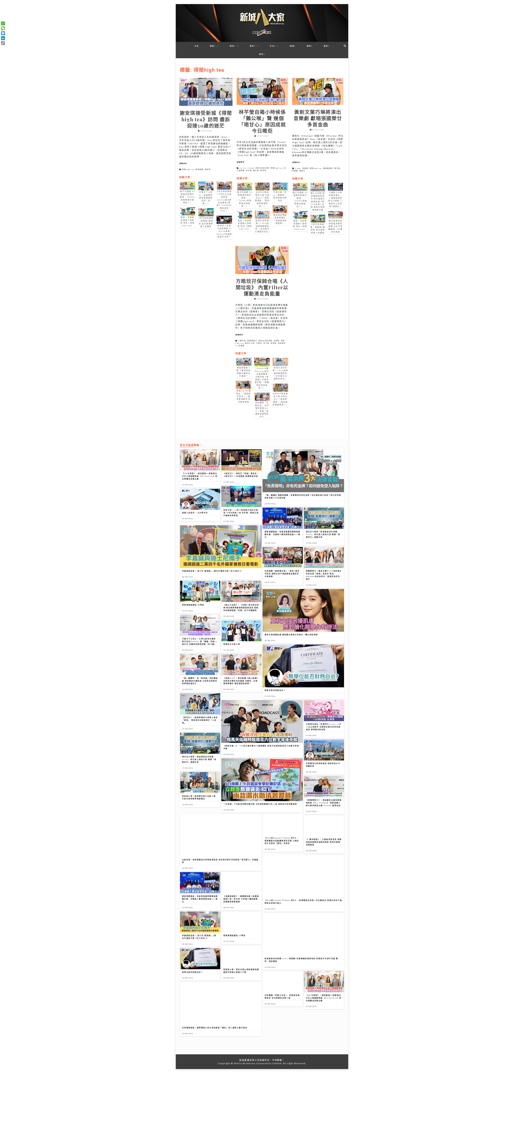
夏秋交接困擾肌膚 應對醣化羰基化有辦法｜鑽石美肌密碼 (291, 634)
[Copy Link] (3, 43)
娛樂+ (293, 46)
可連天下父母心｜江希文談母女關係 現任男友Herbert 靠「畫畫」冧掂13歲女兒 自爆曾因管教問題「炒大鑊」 (199, 641)
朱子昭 (266, 343)
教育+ (253, 46)
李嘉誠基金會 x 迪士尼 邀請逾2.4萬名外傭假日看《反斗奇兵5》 (212, 571)
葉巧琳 (337, 168)
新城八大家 (250, 343)
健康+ (213, 46)
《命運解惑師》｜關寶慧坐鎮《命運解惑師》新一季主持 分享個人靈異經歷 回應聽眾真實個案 (241, 899)
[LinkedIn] (3, 38)
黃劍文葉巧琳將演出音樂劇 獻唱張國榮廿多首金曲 (318, 118)
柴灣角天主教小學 (231, 644)
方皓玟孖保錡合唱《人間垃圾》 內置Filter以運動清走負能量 (262, 287)
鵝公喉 (256, 171)
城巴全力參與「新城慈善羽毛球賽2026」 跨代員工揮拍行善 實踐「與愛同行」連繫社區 (323, 534)
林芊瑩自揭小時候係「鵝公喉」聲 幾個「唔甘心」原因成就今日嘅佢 (262, 121)
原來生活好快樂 (262, 168)
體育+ (310, 46)
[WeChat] (3, 28)
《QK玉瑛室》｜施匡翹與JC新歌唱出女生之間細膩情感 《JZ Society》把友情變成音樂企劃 (200, 476)
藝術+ (327, 46)
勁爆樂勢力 (252, 341)
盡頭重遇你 (328, 168)
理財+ (233, 46)
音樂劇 (295, 171)
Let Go (242, 168)
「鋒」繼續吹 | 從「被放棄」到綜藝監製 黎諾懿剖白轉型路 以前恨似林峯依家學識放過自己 (200, 681)
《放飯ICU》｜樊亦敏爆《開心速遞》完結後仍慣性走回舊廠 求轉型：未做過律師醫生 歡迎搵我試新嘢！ (241, 681)
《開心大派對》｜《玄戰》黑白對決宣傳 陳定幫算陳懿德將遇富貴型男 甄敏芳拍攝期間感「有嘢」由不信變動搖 (241, 607)
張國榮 (305, 168)
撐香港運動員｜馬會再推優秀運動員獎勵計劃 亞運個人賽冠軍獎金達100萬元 (282, 534)
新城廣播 (199, 169)
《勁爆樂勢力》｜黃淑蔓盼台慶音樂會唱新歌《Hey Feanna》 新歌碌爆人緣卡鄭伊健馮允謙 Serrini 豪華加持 (324, 803)
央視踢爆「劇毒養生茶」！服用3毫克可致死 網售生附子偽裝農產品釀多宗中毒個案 (282, 573)
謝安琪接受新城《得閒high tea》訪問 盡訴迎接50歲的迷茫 (206, 119)
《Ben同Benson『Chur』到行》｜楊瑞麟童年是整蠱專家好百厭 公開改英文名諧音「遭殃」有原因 (282, 840)
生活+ (273, 46)
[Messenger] (3, 33)
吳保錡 (276, 341)
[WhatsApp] (3, 23)
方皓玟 (259, 343)
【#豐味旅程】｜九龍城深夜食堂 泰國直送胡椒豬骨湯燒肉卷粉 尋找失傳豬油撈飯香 (324, 842)
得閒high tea (188, 169)
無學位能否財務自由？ (275, 690)
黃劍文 (302, 171)
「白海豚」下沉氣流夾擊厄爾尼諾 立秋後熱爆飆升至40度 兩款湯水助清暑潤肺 (260, 804)
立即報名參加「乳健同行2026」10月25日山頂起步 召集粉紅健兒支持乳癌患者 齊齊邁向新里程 (323, 727)
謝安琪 (208, 169)
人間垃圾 (242, 341)
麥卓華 (263, 171)
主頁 (196, 46)
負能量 (241, 346)
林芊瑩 (249, 171)
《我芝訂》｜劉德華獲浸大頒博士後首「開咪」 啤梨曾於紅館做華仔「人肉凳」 (200, 720)
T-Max (298, 168)
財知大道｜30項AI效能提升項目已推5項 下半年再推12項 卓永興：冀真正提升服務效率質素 (241, 512)
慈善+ (262, 54)
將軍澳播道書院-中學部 (193, 605)
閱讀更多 (183, 163)
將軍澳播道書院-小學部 (234, 935)
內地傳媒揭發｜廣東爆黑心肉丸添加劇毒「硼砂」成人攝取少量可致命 (214, 1027)
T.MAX (251, 168)
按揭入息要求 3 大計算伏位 (195, 512)
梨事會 (273, 343)
